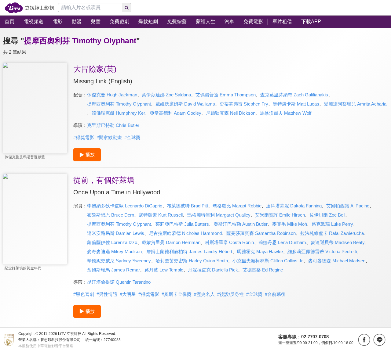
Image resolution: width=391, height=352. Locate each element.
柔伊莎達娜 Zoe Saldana (166, 94)
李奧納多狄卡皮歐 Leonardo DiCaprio (124, 205)
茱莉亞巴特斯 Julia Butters (182, 224)
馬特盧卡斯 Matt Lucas (296, 103)
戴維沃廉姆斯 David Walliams (185, 103)
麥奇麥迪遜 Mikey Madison (114, 251)
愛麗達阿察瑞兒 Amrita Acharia (355, 103)
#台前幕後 (275, 294)
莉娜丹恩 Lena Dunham (282, 242)
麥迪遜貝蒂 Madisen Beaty (338, 242)
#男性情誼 (107, 294)
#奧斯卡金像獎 (177, 294)
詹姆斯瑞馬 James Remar (113, 269)
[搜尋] (126, 7)
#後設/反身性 (230, 294)
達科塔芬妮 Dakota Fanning (294, 205)
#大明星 (128, 294)
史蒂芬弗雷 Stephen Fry (244, 103)
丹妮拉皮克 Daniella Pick (213, 269)
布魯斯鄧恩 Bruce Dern (110, 214)
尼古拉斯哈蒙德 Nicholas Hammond (185, 233)
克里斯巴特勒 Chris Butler (113, 125)
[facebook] (364, 340)
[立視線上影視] (29, 7)
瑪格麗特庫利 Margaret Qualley (218, 214)
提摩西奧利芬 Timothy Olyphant (119, 103)
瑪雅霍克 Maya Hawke (260, 251)
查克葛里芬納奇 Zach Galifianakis (294, 94)
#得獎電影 (83, 137)
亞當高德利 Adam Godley (175, 113)
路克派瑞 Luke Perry (332, 224)
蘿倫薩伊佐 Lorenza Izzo (112, 242)
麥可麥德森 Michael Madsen (336, 260)
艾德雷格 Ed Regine (263, 269)
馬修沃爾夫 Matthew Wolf (285, 113)
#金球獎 (132, 137)
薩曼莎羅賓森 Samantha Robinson (261, 233)
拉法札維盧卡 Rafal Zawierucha (332, 233)
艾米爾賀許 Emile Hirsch (280, 214)
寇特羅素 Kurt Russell (161, 214)
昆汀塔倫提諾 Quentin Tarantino (119, 282)
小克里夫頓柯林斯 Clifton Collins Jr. (268, 260)
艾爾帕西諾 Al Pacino (347, 205)
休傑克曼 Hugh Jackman (112, 94)
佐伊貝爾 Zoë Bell (327, 214)
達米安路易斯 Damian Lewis (115, 233)
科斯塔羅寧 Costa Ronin (229, 242)
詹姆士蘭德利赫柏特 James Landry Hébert (189, 251)
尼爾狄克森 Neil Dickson (230, 113)
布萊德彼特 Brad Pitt (187, 205)
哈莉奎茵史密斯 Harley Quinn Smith (191, 260)
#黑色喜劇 (83, 294)
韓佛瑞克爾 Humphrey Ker (118, 113)
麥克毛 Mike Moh (289, 224)
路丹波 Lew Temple (163, 269)
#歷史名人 (204, 294)
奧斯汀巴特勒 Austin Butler (241, 224)
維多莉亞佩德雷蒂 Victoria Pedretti (322, 251)
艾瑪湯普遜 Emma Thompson (226, 94)
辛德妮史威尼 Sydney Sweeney (119, 260)
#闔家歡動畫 (109, 137)
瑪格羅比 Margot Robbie (237, 205)
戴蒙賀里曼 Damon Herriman (171, 242)
